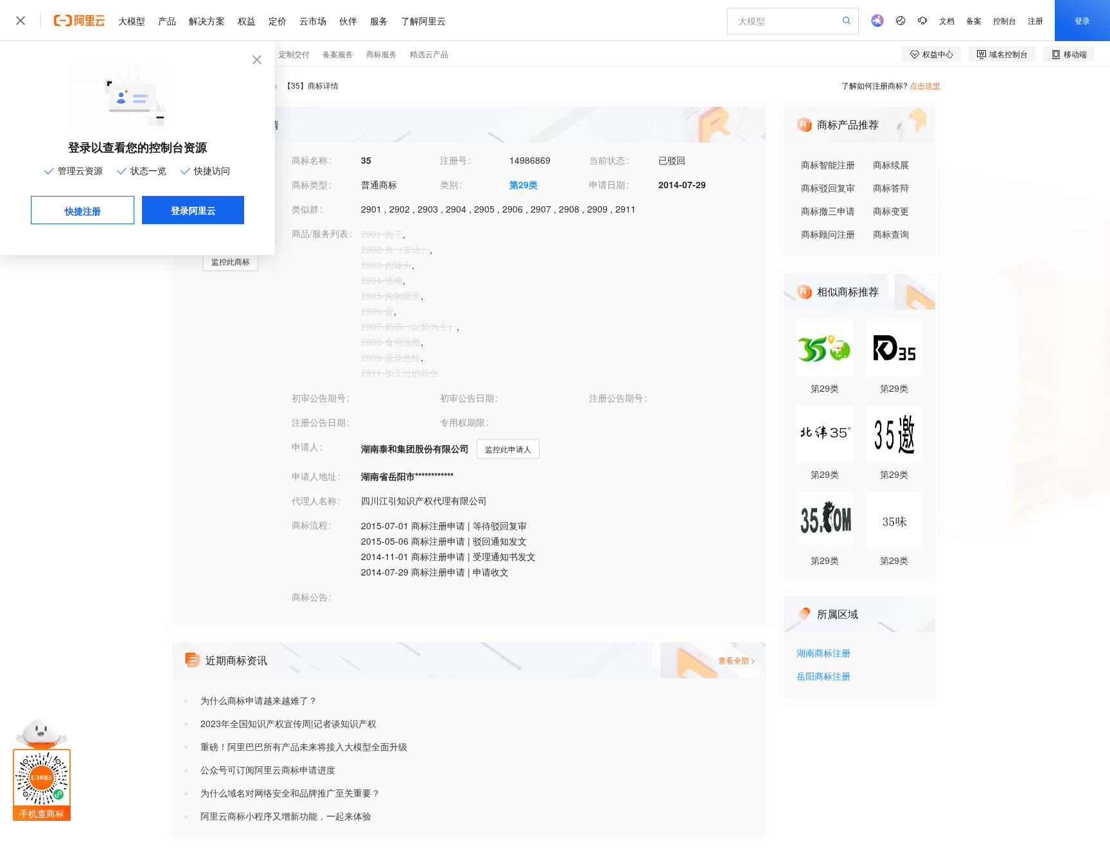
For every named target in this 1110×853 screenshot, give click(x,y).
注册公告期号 (616, 397)
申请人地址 (314, 476)
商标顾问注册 (828, 233)
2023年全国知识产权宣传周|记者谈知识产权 (288, 723)
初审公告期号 (319, 397)
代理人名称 (314, 500)
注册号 (453, 160)
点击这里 (925, 85)
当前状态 (607, 160)
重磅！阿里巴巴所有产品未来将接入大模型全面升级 (303, 746)
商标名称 (310, 160)
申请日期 (607, 184)
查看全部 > (736, 660)
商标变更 (891, 210)
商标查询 (891, 233)
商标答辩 (891, 187)
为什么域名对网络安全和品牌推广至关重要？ (290, 792)
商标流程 (310, 524)
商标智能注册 (828, 164)
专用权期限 (462, 422)
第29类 (523, 184)
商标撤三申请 (828, 210)
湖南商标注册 (823, 653)
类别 (449, 184)
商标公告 (310, 596)
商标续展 (891, 164)
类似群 (305, 208)
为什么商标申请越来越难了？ (258, 700)
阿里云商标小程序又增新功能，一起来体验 (285, 815)
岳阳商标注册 (823, 677)
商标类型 (310, 184)
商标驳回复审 (828, 187)
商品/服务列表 (320, 233)
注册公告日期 (319, 422)
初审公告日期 (467, 397)
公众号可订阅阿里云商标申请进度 (267, 769)
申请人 (305, 446)
